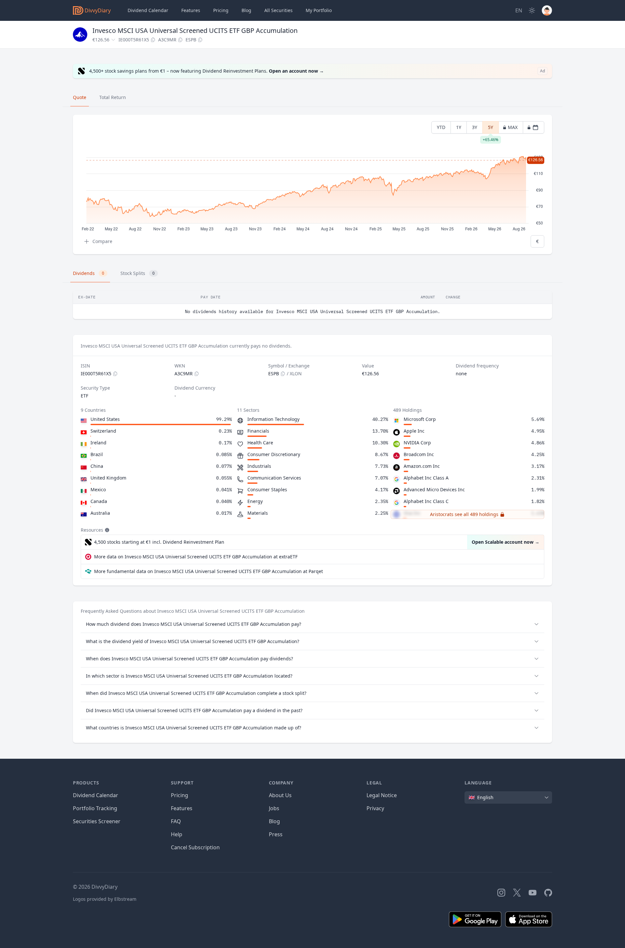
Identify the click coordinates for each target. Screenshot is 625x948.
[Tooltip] (106, 530)
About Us (280, 795)
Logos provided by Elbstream (104, 899)
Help (176, 834)
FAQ (176, 821)
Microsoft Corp (420, 419)
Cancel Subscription (195, 847)
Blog (274, 821)
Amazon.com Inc (422, 466)
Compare (102, 241)
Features (190, 10)
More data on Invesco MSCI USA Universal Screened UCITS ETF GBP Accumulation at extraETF (196, 556)
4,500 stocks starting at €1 (159, 542)
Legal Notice (382, 795)
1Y (458, 127)
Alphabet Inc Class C (426, 501)
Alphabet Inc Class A (426, 478)
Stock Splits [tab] (137, 273)
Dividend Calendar (148, 10)
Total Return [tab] (112, 97)
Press (276, 834)
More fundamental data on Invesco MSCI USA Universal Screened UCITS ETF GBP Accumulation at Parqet (208, 571)
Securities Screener (96, 821)
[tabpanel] (312, 184)
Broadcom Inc (419, 454)
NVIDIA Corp (417, 442)
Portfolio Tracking (95, 808)
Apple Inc (414, 431)
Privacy (375, 808)
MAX (513, 127)
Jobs (274, 808)
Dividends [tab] (88, 273)
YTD (441, 127)
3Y (474, 127)
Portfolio (319, 10)
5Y (490, 129)
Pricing (221, 10)
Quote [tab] (79, 97)
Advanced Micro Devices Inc (434, 489)
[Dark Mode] (532, 10)
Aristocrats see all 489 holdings (464, 514)
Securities (278, 10)
